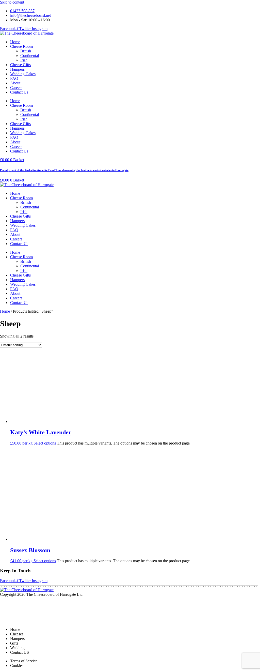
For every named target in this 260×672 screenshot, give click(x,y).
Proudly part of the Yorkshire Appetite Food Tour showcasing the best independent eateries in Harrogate (64, 170)
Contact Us (19, 92)
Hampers (17, 69)
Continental (29, 55)
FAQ (14, 78)
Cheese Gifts (20, 65)
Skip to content (12, 2)
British (25, 51)
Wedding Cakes (23, 74)
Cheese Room (21, 46)
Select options (45, 443)
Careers (16, 87)
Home (15, 42)
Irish (23, 60)
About (15, 83)
